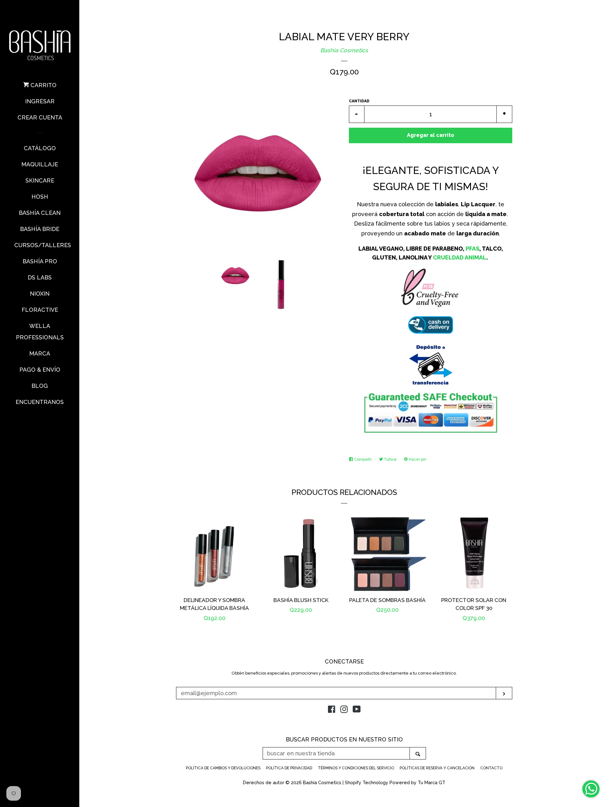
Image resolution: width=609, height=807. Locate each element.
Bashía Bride (39, 229)
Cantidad (359, 101)
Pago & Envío (39, 369)
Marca (39, 353)
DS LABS (40, 277)
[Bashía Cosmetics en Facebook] (332, 710)
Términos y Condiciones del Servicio (356, 768)
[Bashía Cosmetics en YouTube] (357, 710)
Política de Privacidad (289, 768)
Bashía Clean (40, 212)
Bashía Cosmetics (344, 50)
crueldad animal (459, 257)
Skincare (39, 180)
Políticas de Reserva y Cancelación (437, 768)
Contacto (491, 768)
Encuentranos (40, 402)
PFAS (472, 248)
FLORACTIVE (40, 309)
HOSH (39, 196)
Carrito (42, 85)
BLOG (39, 385)
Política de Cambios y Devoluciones (223, 768)
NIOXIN (39, 293)
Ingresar (40, 101)
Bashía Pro (40, 261)
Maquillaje (39, 164)
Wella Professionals (40, 332)
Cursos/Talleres (39, 245)
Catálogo (40, 148)
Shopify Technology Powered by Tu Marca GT (395, 782)
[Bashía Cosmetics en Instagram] (344, 710)
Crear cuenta (39, 117)
